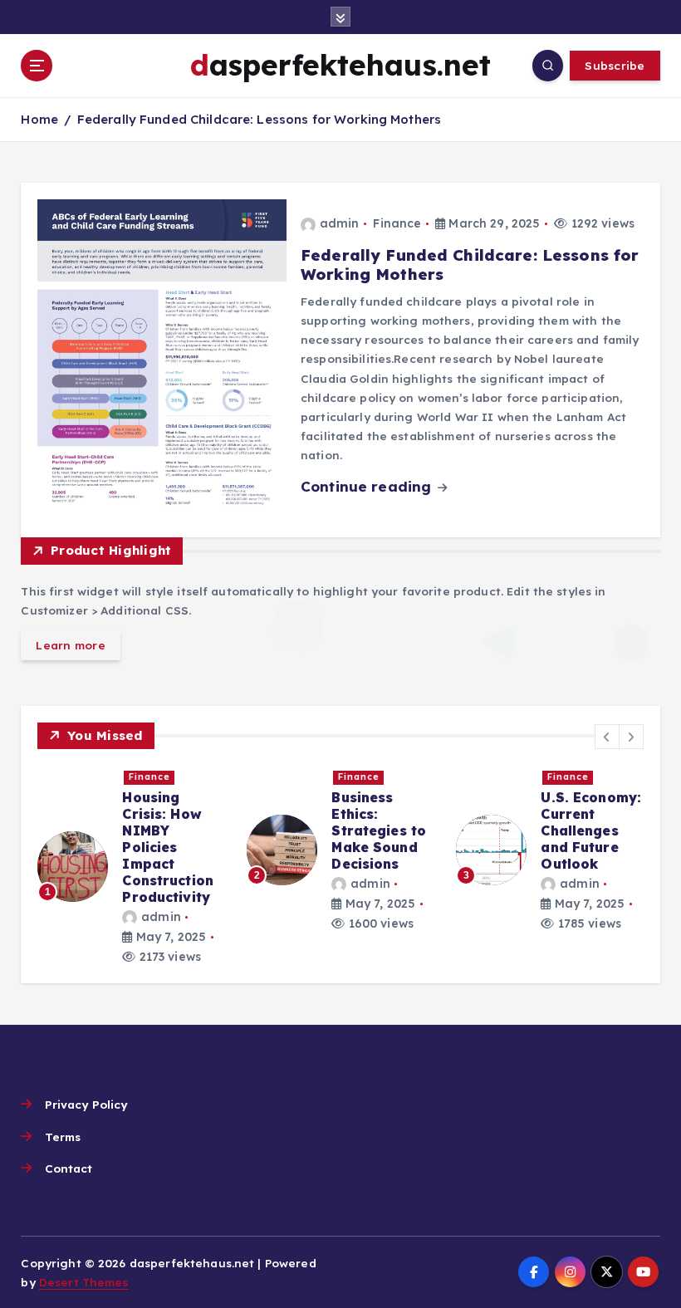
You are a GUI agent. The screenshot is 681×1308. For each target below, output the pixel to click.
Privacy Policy (86, 1104)
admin (339, 223)
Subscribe (614, 65)
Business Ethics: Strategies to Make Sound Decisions (378, 830)
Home (39, 119)
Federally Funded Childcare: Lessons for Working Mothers (259, 119)
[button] (607, 736)
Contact (68, 1168)
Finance (397, 223)
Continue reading (368, 486)
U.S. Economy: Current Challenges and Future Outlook (591, 830)
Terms (63, 1136)
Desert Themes (84, 1282)
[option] (132, 866)
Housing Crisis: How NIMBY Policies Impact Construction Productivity (167, 847)
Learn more (70, 645)
